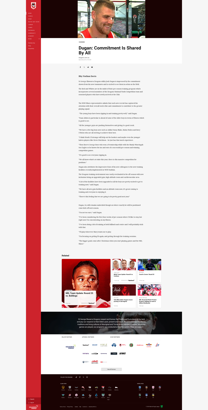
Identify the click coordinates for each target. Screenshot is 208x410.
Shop (29, 46)
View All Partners (111, 369)
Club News (81, 42)
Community (32, 33)
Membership (31, 43)
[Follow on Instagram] (87, 377)
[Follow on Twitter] (83, 377)
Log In (32, 402)
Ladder (30, 24)
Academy (31, 36)
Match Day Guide (33, 21)
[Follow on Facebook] (80, 377)
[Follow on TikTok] (76, 377)
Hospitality (31, 48)
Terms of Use (63, 406)
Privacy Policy (70, 406)
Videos (30, 16)
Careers (76, 406)
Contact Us (85, 406)
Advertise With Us (92, 406)
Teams (30, 27)
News (30, 13)
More (30, 38)
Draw (30, 19)
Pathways (31, 30)
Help (80, 406)
